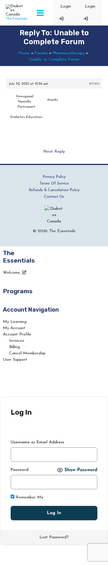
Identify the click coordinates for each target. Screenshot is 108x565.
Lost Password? (54, 537)
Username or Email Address (37, 442)
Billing (14, 347)
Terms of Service (54, 183)
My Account (14, 328)
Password (20, 470)
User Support (15, 360)
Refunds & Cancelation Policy (54, 190)
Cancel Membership (27, 353)
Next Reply (54, 151)
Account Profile (17, 334)
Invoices (16, 341)
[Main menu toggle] (40, 13)
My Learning (14, 322)
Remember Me (28, 497)
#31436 (94, 84)
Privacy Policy (54, 177)
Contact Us (54, 197)
